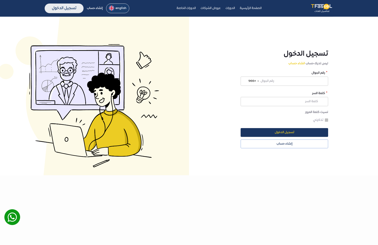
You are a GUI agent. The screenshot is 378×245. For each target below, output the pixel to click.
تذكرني (318, 120)
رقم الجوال (318, 73)
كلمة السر (318, 94)
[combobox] (250, 81)
